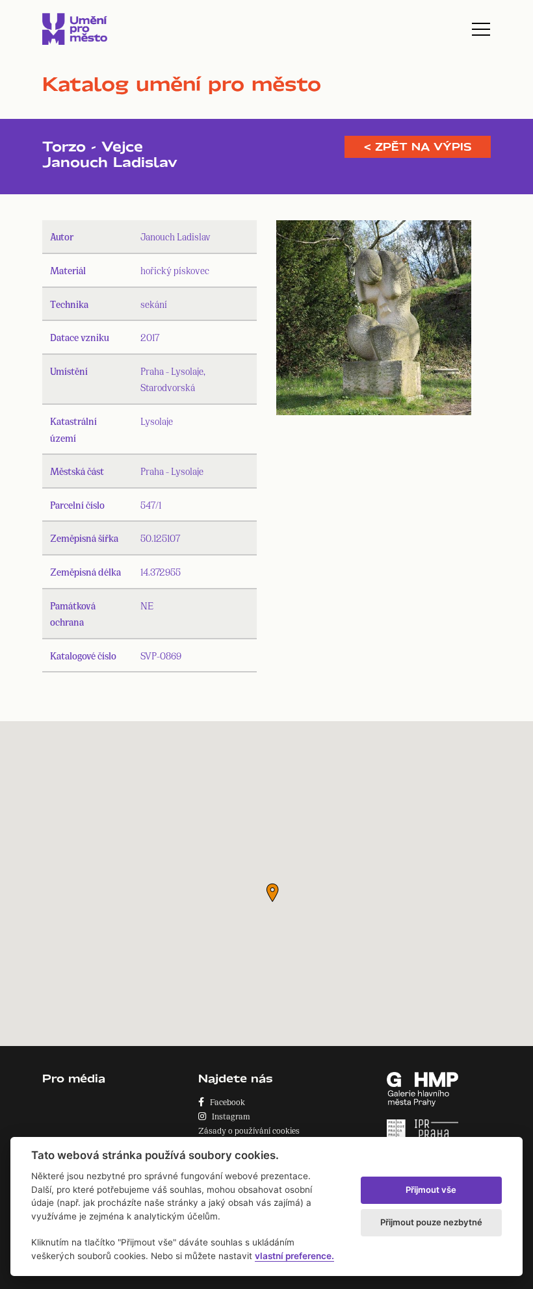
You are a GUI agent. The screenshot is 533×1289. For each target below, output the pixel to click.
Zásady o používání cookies (249, 1130)
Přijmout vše (431, 1189)
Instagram (228, 1115)
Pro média (73, 1078)
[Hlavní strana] (74, 29)
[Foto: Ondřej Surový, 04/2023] (373, 321)
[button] (272, 893)
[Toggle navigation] (481, 29)
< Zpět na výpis (417, 147)
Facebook (224, 1101)
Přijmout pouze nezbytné (431, 1222)
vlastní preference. (294, 1256)
